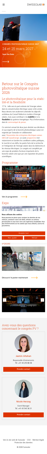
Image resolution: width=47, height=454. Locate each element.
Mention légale (38, 440)
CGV (29, 440)
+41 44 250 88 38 (23, 363)
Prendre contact (23, 369)
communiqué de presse (17, 122)
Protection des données (24, 443)
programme (32, 138)
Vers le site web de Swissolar (14, 440)
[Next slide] (42, 300)
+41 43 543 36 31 (23, 409)
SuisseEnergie (14, 138)
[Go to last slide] (4, 300)
